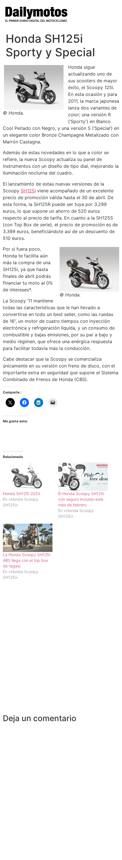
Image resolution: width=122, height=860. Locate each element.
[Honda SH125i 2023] (27, 477)
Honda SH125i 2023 (21, 493)
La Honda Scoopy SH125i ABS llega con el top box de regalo (26, 560)
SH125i (28, 191)
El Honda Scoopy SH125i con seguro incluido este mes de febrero (81, 499)
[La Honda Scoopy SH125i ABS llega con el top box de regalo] (27, 538)
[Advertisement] (61, 650)
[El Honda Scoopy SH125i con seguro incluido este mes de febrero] (83, 477)
